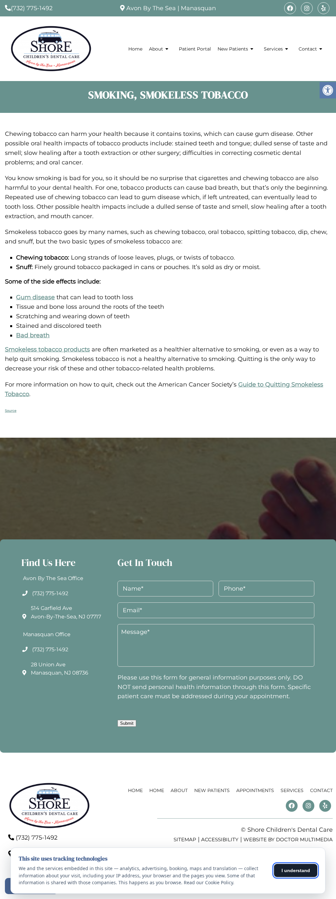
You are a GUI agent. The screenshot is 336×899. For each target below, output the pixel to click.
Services (273, 49)
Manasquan (198, 8)
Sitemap (185, 839)
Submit (127, 723)
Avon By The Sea (151, 8)
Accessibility (220, 839)
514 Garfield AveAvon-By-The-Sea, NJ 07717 (66, 612)
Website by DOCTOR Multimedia (288, 839)
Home (135, 49)
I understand (296, 870)
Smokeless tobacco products (47, 349)
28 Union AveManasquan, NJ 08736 (59, 668)
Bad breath (33, 335)
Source (10, 410)
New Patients (233, 49)
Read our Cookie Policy (208, 882)
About (156, 49)
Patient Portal (195, 49)
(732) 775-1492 (31, 8)
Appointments (255, 790)
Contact (308, 49)
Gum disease (35, 297)
